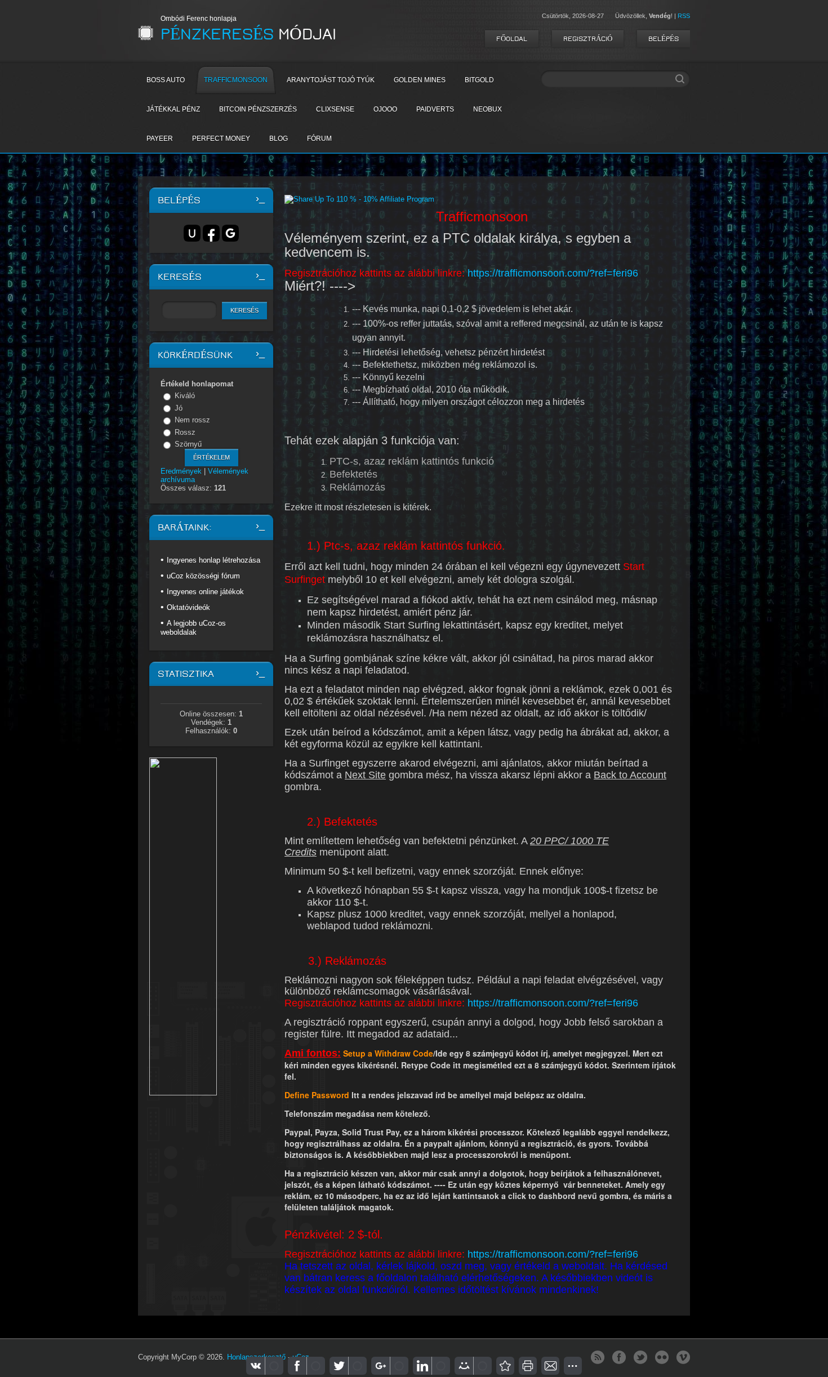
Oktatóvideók (188, 607)
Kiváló (185, 395)
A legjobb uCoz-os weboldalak (193, 627)
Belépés (663, 39)
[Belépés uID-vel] (192, 233)
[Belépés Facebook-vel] (211, 233)
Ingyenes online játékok (205, 591)
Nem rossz (192, 420)
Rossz (185, 432)
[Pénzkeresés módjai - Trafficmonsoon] (505, 1366)
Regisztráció (587, 39)
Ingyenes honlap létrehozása (213, 560)
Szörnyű (188, 444)
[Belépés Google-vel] (230, 233)
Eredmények (181, 471)
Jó (178, 408)
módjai (248, 34)
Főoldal (511, 39)
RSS (684, 15)
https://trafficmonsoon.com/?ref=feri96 (553, 273)
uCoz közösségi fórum (203, 576)
